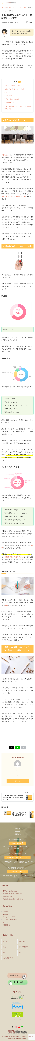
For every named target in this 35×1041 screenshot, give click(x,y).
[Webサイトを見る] (17, 776)
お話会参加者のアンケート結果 (14, 89)
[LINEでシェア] (17, 747)
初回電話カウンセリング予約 (16, 857)
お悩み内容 (9, 95)
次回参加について (11, 102)
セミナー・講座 (7, 11)
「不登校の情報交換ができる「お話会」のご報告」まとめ (18, 107)
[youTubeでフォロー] (19, 1027)
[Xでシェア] (11, 747)
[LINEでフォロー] (22, 1027)
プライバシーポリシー (17, 1019)
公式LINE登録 (16, 843)
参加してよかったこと (12, 99)
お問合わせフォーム (16, 871)
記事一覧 (17, 781)
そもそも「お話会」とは (12, 85)
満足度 (8, 92)
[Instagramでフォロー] (16, 1027)
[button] (23, 747)
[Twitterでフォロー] (13, 1027)
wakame (31, 22)
